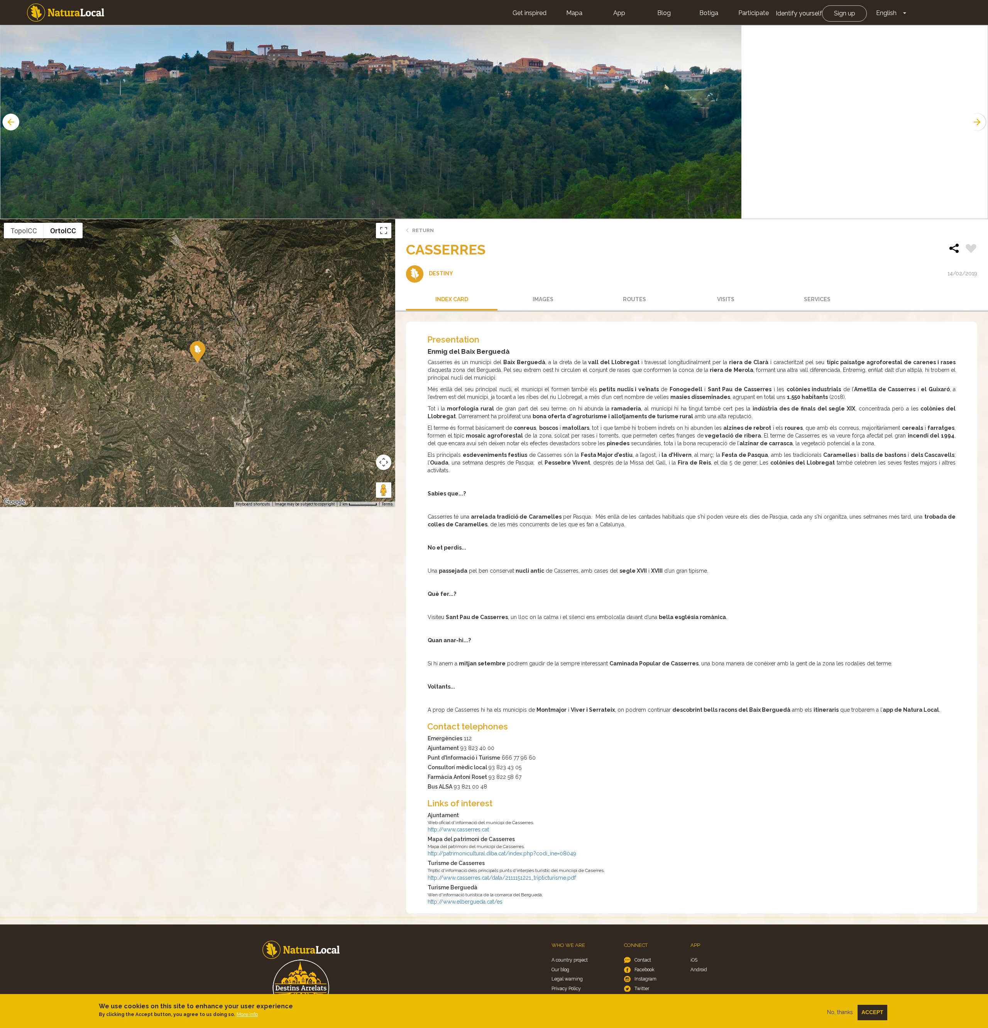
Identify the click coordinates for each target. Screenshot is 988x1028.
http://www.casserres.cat (458, 829)
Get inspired (529, 13)
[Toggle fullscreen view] (383, 230)
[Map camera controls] (383, 462)
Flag (971, 249)
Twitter (641, 988)
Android (698, 969)
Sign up (844, 13)
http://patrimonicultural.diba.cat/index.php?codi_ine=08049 (502, 853)
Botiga (708, 13)
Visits (725, 299)
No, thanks (840, 1012)
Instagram (645, 979)
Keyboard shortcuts (253, 504)
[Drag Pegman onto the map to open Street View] (383, 490)
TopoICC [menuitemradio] (23, 231)
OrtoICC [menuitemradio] (63, 231)
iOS (693, 960)
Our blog (560, 969)
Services (817, 299)
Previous (10, 122)
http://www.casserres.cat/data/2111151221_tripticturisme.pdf (502, 878)
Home (65, 12)
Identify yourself (799, 13)
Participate (753, 13)
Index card (451, 299)
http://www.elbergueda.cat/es (465, 902)
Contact (642, 960)
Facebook (644, 969)
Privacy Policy (566, 988)
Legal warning (567, 979)
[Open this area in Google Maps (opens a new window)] (14, 502)
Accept (872, 1012)
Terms (387, 504)
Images (543, 299)
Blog (664, 13)
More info (247, 1014)
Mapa (574, 13)
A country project (570, 960)
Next (978, 122)
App (619, 13)
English (886, 13)
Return (423, 230)
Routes (634, 299)
